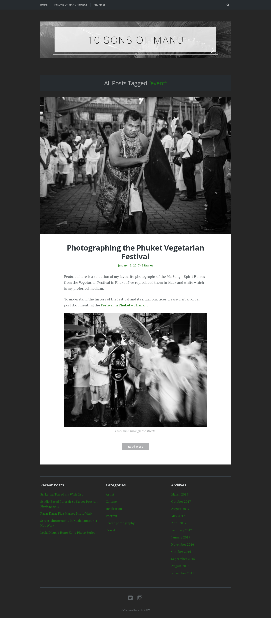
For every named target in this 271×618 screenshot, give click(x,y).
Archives (99, 4)
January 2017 (180, 537)
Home (44, 4)
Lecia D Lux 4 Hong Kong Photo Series (67, 532)
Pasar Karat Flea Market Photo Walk (66, 513)
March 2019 (179, 494)
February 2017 (181, 530)
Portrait (111, 516)
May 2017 (178, 516)
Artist (110, 494)
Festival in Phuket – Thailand (124, 305)
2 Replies (147, 265)
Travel (110, 530)
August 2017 (180, 508)
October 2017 (181, 501)
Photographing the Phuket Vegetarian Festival (135, 251)
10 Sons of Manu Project (70, 4)
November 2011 (182, 573)
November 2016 (182, 544)
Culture (111, 501)
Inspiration (114, 508)
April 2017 (178, 523)
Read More (135, 446)
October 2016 (181, 551)
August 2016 (180, 566)
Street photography (120, 523)
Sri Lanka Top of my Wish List (61, 494)
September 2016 (183, 559)
